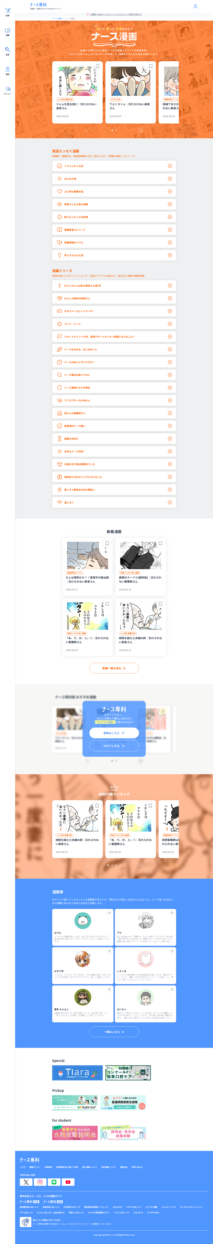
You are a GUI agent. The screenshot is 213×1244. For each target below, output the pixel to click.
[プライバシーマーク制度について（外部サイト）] (25, 1222)
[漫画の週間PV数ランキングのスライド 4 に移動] (120, 865)
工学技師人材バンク (71, 1207)
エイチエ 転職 (151, 1207)
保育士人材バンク (76, 1212)
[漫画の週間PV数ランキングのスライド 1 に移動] (108, 865)
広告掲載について (108, 1167)
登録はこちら (111, 733)
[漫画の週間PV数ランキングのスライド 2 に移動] (112, 865)
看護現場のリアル (171, 99)
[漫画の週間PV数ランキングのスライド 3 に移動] (116, 865)
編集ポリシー (35, 1167)
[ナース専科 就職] (53, 1201)
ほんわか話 (115, 99)
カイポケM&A (153, 1212)
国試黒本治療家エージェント (96, 1207)
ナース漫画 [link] (70, 18)
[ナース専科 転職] (29, 1201)
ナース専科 (57, 18)
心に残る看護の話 (65, 99)
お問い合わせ (137, 1167)
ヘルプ (22, 1167)
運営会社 (123, 1167)
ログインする (111, 746)
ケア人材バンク (26, 1212)
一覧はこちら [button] (112, 1032)
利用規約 (48, 1167)
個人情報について (89, 1167)
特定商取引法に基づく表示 (67, 1167)
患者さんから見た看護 (129, 572)
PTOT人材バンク (133, 1207)
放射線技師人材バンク (29, 1207)
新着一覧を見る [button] (111, 668)
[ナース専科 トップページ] (29, 1160)
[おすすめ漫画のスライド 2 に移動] (116, 130)
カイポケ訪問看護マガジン (99, 1212)
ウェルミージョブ (168, 1207)
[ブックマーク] (97, 66)
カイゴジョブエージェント (191, 1207)
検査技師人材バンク (51, 1207)
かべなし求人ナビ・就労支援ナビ (51, 1212)
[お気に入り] (109, 913)
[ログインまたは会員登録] (195, 6)
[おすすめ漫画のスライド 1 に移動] (112, 130)
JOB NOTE (117, 1207)
